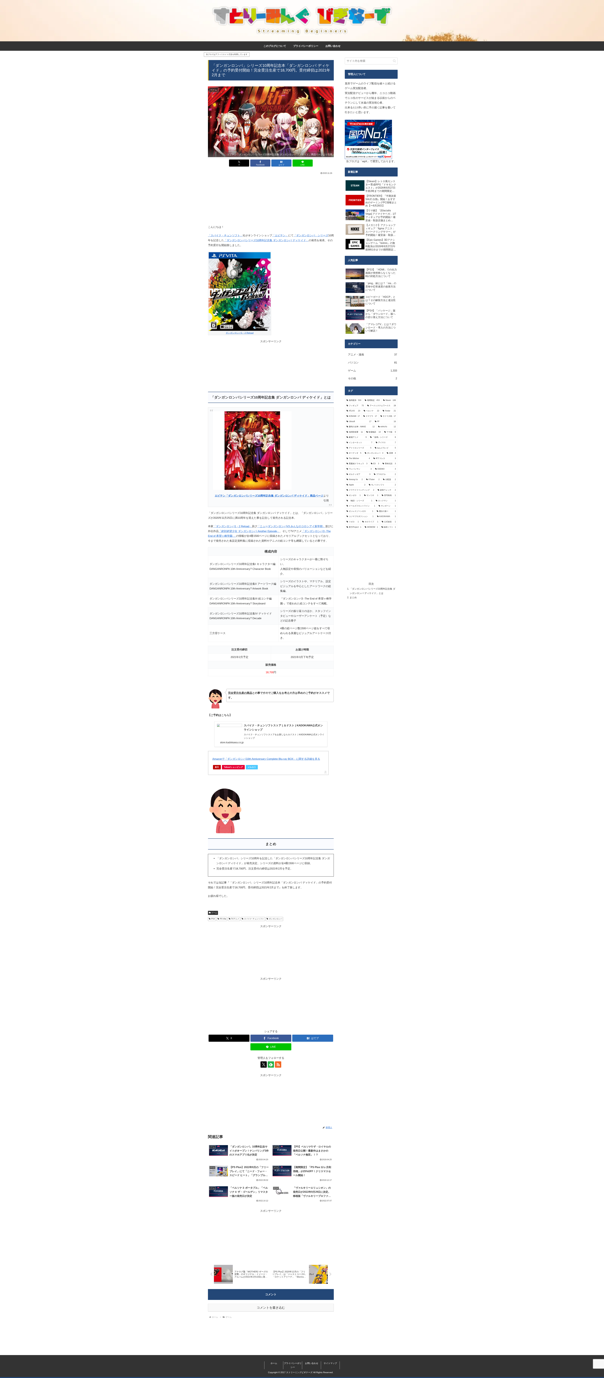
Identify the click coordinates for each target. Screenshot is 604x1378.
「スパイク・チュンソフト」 (225, 235)
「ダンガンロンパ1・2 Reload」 (232, 526)
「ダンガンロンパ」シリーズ (311, 235)
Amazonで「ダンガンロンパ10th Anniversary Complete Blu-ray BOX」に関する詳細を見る (266, 758)
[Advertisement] (271, 199)
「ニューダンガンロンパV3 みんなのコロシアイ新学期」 (291, 526)
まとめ (353, 597)
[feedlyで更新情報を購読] (271, 1064)
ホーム (274, 1363)
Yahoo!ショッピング (233, 767)
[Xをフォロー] (263, 1064)
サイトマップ (330, 1363)
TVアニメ (235, 919)
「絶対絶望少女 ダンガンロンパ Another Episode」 (249, 531)
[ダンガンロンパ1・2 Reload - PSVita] (240, 291)
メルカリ (252, 767)
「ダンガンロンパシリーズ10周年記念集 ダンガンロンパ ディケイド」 (266, 240)
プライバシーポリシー (293, 1365)
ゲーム (214, 913)
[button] (394, 61)
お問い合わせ (311, 1363)
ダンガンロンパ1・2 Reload (240, 333)
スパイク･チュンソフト (254, 919)
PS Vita (223, 919)
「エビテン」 (280, 235)
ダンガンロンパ (275, 919)
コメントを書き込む (271, 1307)
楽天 (217, 767)
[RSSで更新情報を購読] (278, 1064)
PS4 (213, 919)
